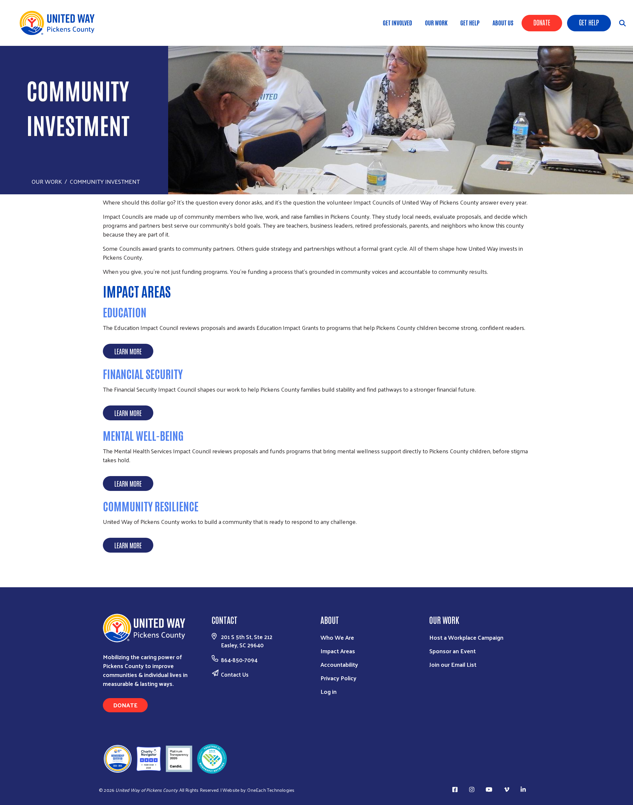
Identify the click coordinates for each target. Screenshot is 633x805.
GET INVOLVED (397, 22)
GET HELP (470, 22)
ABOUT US (503, 22)
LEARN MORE (128, 351)
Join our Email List (452, 664)
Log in (328, 691)
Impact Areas (337, 651)
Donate (541, 22)
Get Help (589, 22)
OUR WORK (436, 22)
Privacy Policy (338, 678)
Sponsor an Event (452, 651)
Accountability (339, 664)
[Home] (59, 23)
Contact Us (235, 674)
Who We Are (337, 637)
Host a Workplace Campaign (466, 637)
